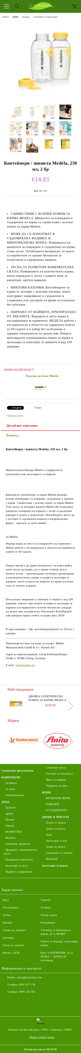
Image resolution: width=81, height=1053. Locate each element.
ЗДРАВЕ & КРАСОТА (55, 817)
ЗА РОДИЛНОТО (56, 810)
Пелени (10, 819)
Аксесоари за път (56, 840)
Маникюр (51, 858)
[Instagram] (15, 999)
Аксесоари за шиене (55, 865)
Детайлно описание (22, 425)
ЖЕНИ (46, 792)
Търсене (45, 900)
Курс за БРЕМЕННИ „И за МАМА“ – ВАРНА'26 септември (56, 956)
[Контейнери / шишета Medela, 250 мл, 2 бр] (40, 98)
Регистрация (10, 907)
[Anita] (57, 741)
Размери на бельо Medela (42, 376)
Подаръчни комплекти (19, 859)
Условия (45, 907)
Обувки (10, 825)
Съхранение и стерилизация (45, 17)
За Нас (7, 915)
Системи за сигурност (59, 773)
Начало (6, 17)
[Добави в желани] (71, 370)
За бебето (11, 783)
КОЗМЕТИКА (13, 831)
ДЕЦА (15, 17)
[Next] (68, 706)
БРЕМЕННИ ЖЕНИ (58, 798)
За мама (10, 789)
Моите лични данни (42, 1037)
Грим (49, 834)
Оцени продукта (15, 415)
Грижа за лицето (56, 822)
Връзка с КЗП (11, 952)
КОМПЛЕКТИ (11, 777)
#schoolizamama (14, 795)
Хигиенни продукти (17, 843)
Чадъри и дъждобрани (19, 871)
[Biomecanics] (24, 741)
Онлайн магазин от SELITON (40, 1049)
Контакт (8, 922)
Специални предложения (18, 770)
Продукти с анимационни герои (20, 851)
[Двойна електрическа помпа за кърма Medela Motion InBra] (16, 703)
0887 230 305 (27, 991)
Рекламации (47, 922)
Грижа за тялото (56, 846)
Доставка (8, 937)
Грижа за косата (55, 828)
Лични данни (48, 915)
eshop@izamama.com (29, 977)
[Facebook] (7, 999)
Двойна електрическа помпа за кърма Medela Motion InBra (47, 698)
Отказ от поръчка (13, 945)
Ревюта (12, 435)
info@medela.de (24, 665)
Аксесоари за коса (16, 865)
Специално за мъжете (59, 852)
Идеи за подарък (56, 779)
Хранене (26, 17)
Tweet (37, 407)
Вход (6, 900)
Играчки (10, 837)
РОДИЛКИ (52, 804)
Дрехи (9, 813)
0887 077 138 (27, 984)
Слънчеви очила (56, 767)
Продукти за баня (57, 785)
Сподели (17, 407)
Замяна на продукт (14, 930)
